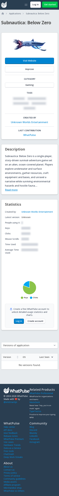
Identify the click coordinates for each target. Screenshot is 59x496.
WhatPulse (29, 135)
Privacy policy (10, 472)
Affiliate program (12, 484)
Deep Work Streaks (13, 457)
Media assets (10, 481)
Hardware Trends (12, 445)
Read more (11, 189)
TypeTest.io (35, 411)
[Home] (2, 13)
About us (8, 466)
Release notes (11, 436)
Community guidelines (15, 478)
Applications (15, 13)
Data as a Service (12, 448)
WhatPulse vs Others (14, 490)
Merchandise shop (13, 487)
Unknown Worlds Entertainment (29, 122)
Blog (31, 426)
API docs (8, 430)
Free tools (9, 451)
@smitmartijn (10, 402)
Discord (33, 430)
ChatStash (9, 454)
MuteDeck (34, 402)
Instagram (34, 442)
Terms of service (12, 475)
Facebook (34, 439)
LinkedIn (33, 436)
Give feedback (10, 433)
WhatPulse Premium (14, 439)
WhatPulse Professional (41, 393)
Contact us (9, 469)
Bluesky (33, 433)
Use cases (9, 442)
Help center (9, 426)
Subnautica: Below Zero (37, 13)
